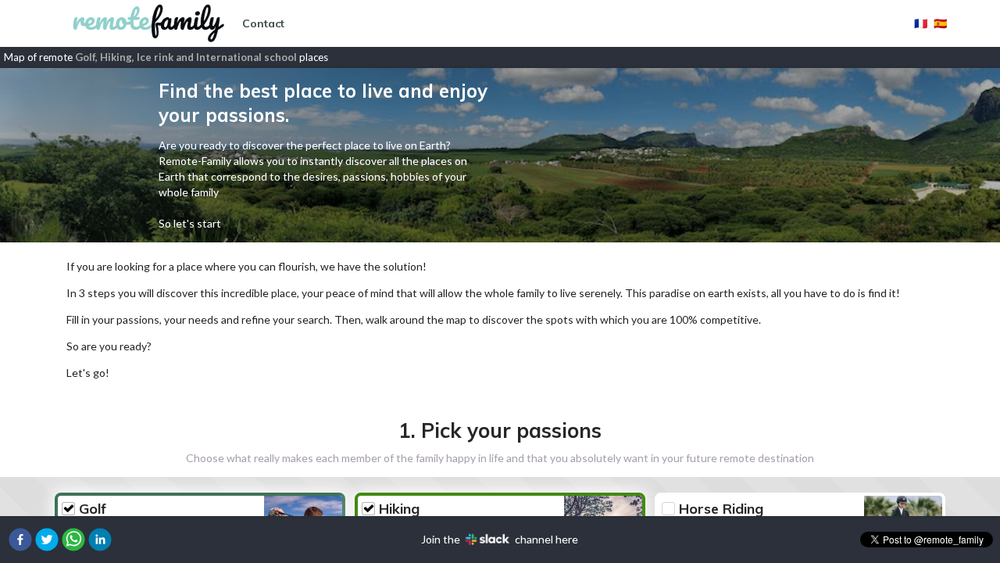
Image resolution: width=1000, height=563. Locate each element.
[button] (20, 539)
